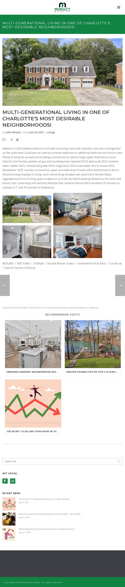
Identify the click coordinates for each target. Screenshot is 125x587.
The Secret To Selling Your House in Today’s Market (34, 431)
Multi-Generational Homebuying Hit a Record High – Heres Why (50, 514)
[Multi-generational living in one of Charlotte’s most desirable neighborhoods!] (62, 72)
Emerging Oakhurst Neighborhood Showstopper (34, 372)
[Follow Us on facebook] (5, 481)
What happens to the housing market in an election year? (47, 529)
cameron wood (10, 308)
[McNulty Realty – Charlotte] (62, 7)
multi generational (78, 308)
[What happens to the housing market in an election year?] (8, 534)
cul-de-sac (34, 308)
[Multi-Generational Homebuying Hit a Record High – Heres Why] (8, 519)
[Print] (19, 139)
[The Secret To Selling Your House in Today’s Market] (33, 403)
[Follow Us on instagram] (12, 481)
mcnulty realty (60, 308)
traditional (93, 308)
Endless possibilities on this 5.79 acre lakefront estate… (93, 372)
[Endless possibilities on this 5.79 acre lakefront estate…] (93, 344)
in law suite (46, 308)
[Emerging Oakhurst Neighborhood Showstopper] (33, 344)
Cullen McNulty (13, 132)
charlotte (23, 308)
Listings (51, 132)
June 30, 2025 (36, 132)
